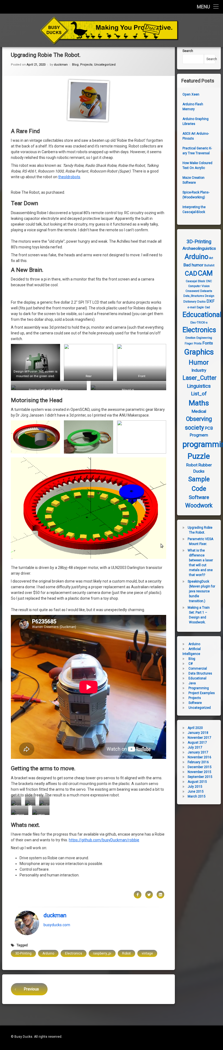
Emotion (190, 338)
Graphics (199, 351)
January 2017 (198, 752)
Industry (198, 370)
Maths (199, 403)
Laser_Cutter (199, 377)
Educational (197, 678)
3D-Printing (23, 953)
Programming (198, 688)
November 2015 (199, 772)
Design (209, 296)
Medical (198, 411)
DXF (210, 301)
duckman (61, 64)
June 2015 (196, 791)
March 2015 (197, 796)
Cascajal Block (195, 281)
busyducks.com (57, 924)
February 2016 (198, 762)
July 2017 (195, 747)
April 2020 (195, 728)
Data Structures (200, 673)
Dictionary (189, 301)
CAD (191, 273)
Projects (86, 64)
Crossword (192, 291)
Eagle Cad (203, 307)
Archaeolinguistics (199, 248)
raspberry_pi (102, 953)
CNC (209, 281)
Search (187, 51)
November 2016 (199, 757)
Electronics (73, 953)
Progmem (199, 435)
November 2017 (199, 738)
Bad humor (193, 265)
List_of (199, 394)
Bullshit (209, 265)
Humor (199, 362)
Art (211, 258)
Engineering (204, 338)
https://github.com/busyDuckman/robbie (104, 840)
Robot (126, 953)
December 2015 (200, 767)
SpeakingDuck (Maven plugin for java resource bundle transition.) (201, 591)
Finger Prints (193, 343)
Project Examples (201, 693)
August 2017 (197, 742)
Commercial (197, 668)
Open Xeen (190, 94)
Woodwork (198, 505)
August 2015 (197, 782)
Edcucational (201, 315)
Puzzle (199, 456)
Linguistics (199, 386)
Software (199, 497)
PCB (209, 428)
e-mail (192, 307)
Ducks (201, 301)
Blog (75, 64)
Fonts (207, 343)
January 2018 (198, 733)
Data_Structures (193, 296)
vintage (147, 953)
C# (190, 664)
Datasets (206, 291)
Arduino (48, 953)
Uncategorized (105, 64)
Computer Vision (199, 286)
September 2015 (200, 777)
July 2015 (195, 787)
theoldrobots (69, 177)
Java (192, 683)
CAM (205, 273)
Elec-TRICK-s (198, 322)
